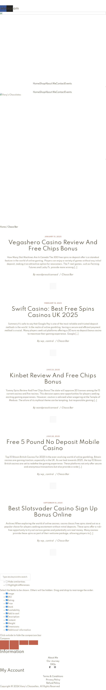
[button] (69, 84)
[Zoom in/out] (4, 642)
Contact (60, 84)
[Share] (23, 642)
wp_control (47, 341)
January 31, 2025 (53, 237)
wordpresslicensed (47, 274)
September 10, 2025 (52, 503)
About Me (50, 84)
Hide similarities (16, 582)
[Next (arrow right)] (14, 647)
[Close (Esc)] (33, 642)
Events (68, 84)
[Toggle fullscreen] (14, 642)
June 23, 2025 (53, 370)
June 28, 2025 (53, 436)
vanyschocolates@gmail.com (15, 2)
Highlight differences (18, 585)
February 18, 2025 (53, 303)
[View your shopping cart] (105, 88)
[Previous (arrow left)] (4, 647)
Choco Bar (67, 274)
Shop (42, 84)
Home (36, 84)
